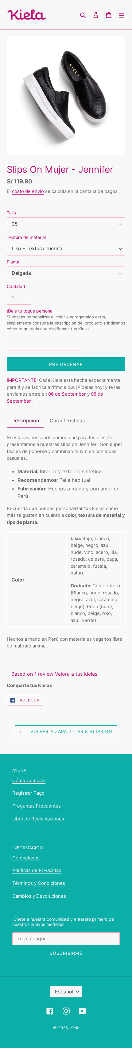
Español (64, 991)
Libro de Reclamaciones (38, 819)
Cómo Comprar (28, 780)
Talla (11, 212)
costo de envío (28, 191)
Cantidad (16, 286)
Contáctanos (26, 858)
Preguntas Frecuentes (36, 806)
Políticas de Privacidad (36, 870)
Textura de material (26, 237)
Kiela (74, 1027)
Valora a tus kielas (76, 674)
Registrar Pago (28, 793)
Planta (13, 261)
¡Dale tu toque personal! (66, 319)
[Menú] (121, 14)
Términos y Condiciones (38, 883)
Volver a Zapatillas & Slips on (71, 731)
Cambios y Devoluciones (39, 896)
